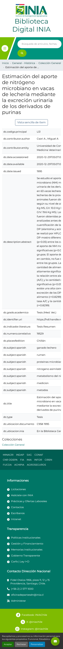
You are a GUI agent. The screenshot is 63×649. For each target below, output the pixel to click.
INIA (29, 459)
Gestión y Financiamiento (27, 543)
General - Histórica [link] (23, 63)
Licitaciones (18, 489)
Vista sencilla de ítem (31, 122)
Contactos (17, 507)
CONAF (38, 454)
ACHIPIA (19, 464)
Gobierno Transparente (25, 555)
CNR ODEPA (10, 459)
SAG (29, 454)
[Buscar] (22, 53)
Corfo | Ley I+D (20, 561)
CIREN (48, 459)
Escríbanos (18, 513)
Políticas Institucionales (25, 537)
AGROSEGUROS (36, 464)
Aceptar (8, 644)
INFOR (38, 459)
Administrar (18, 600)
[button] (13, 444)
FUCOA (7, 464)
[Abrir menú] (5, 48)
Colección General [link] (49, 63)
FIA (22, 459)
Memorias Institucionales (26, 549)
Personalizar (37, 644)
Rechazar (21, 644)
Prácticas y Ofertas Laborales (29, 501)
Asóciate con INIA (22, 495)
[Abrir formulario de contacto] (55, 641)
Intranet (16, 519)
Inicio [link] (5, 63)
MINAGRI (8, 454)
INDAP (20, 454)
